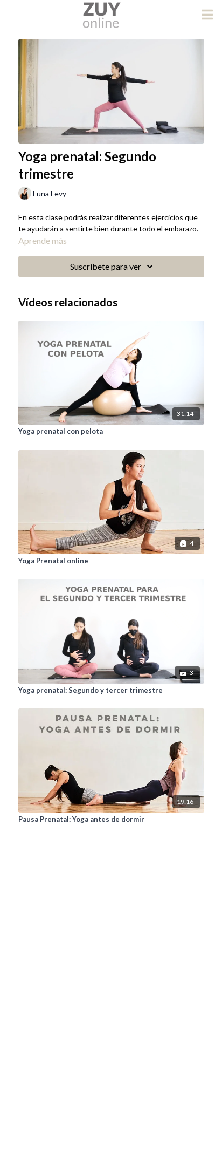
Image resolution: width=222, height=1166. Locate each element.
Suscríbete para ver (105, 266)
